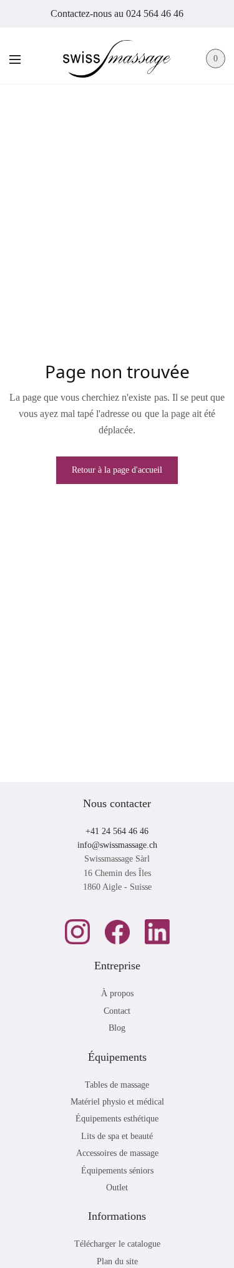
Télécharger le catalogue (117, 1244)
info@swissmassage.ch (117, 845)
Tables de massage (117, 1085)
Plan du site (117, 1261)
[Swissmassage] (117, 59)
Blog (117, 1028)
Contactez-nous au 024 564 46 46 (117, 13)
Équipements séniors (117, 1170)
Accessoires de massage (117, 1153)
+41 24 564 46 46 (117, 831)
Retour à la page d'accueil (117, 470)
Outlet (117, 1187)
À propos (117, 993)
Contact (117, 1011)
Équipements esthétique (117, 1118)
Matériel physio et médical (117, 1101)
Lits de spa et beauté (117, 1136)
